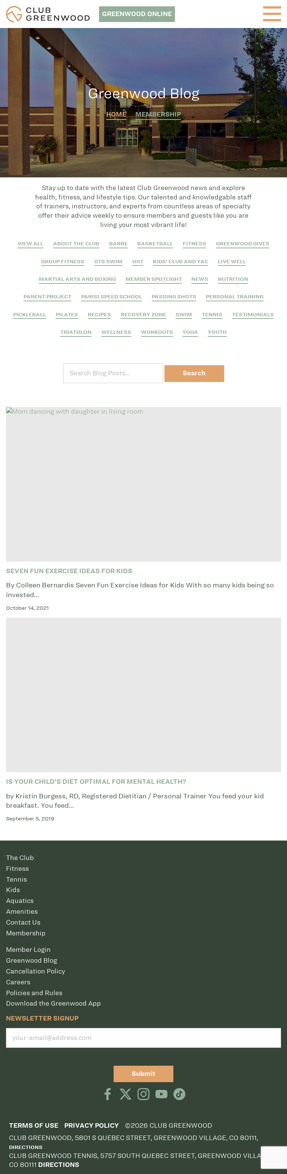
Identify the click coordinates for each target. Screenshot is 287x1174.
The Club (20, 858)
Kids (13, 890)
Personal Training (234, 296)
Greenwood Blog (31, 960)
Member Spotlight (154, 279)
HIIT (138, 261)
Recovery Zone (143, 314)
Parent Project (47, 296)
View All (30, 243)
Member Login (28, 949)
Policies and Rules (34, 993)
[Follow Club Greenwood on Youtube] (161, 1095)
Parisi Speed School (111, 296)
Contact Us (23, 922)
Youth (217, 332)
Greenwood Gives (242, 243)
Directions (26, 1147)
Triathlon (76, 332)
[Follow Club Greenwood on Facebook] (108, 1095)
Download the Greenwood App (53, 1003)
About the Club (76, 243)
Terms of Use (33, 1125)
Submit (143, 1073)
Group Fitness (62, 261)
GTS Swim (108, 261)
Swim (184, 314)
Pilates (67, 314)
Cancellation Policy (35, 971)
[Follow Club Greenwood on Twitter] (126, 1095)
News (199, 279)
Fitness (194, 243)
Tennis (212, 314)
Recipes (99, 314)
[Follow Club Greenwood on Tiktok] (179, 1095)
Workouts (157, 332)
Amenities (22, 911)
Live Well (232, 261)
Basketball (155, 243)
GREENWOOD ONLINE (137, 14)
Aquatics (20, 901)
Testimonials (253, 314)
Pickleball (29, 314)
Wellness (116, 332)
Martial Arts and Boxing (77, 279)
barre (118, 243)
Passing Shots (174, 296)
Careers (18, 982)
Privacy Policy (91, 1125)
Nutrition (233, 279)
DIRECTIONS (58, 1165)
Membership (158, 114)
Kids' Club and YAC (180, 261)
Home (116, 114)
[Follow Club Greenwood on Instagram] (143, 1095)
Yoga (190, 332)
